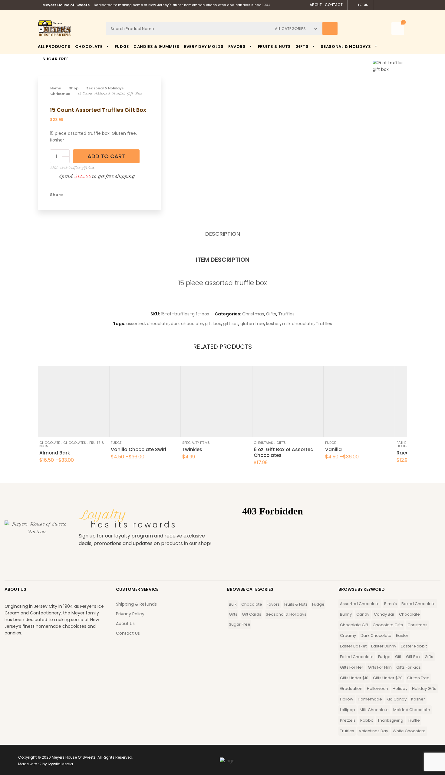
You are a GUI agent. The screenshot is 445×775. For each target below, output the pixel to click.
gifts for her (351, 667)
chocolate (158, 324)
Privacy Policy (130, 614)
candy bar (384, 614)
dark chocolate (187, 324)
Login (363, 4)
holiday (400, 688)
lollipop (347, 710)
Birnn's (390, 604)
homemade (370, 699)
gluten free (252, 324)
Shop (73, 88)
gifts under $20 (388, 678)
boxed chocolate (418, 604)
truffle (414, 720)
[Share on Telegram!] (101, 194)
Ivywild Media (60, 764)
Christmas (60, 93)
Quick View (59, 429)
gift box (213, 324)
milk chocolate (298, 324)
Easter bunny (383, 646)
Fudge (116, 442)
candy (362, 614)
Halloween (377, 688)
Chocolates (74, 442)
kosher (273, 324)
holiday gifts (424, 688)
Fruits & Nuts (296, 604)
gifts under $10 (354, 678)
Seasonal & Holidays (105, 88)
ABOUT (316, 4)
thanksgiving (390, 720)
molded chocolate (411, 710)
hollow (346, 699)
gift (398, 657)
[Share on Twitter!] (91, 194)
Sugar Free (239, 624)
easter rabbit (414, 646)
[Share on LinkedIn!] (122, 194)
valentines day (373, 731)
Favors (273, 604)
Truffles (286, 314)
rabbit (366, 720)
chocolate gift (354, 625)
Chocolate (49, 442)
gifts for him (380, 667)
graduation (351, 688)
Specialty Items (196, 442)
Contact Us (128, 633)
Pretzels (348, 720)
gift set (230, 324)
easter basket (353, 646)
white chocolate (409, 731)
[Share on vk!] (132, 194)
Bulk (233, 604)
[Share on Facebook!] (70, 194)
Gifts (271, 314)
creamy (348, 635)
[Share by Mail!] (80, 194)
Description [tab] (222, 234)
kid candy (397, 699)
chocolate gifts (388, 625)
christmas (417, 625)
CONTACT (334, 4)
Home (55, 88)
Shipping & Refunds (136, 604)
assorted (135, 324)
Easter (402, 635)
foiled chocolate (357, 657)
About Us (125, 623)
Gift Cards (251, 614)
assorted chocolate (360, 604)
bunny (346, 614)
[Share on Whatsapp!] (111, 194)
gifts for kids (408, 667)
